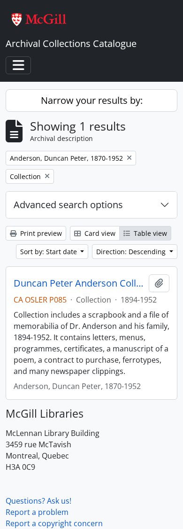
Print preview (40, 233)
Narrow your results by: (92, 100)
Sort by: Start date (49, 251)
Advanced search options (68, 204)
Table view (149, 233)
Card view (99, 233)
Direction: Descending (132, 251)
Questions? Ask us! (38, 501)
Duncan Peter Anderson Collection (79, 283)
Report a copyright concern (54, 523)
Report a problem (37, 512)
